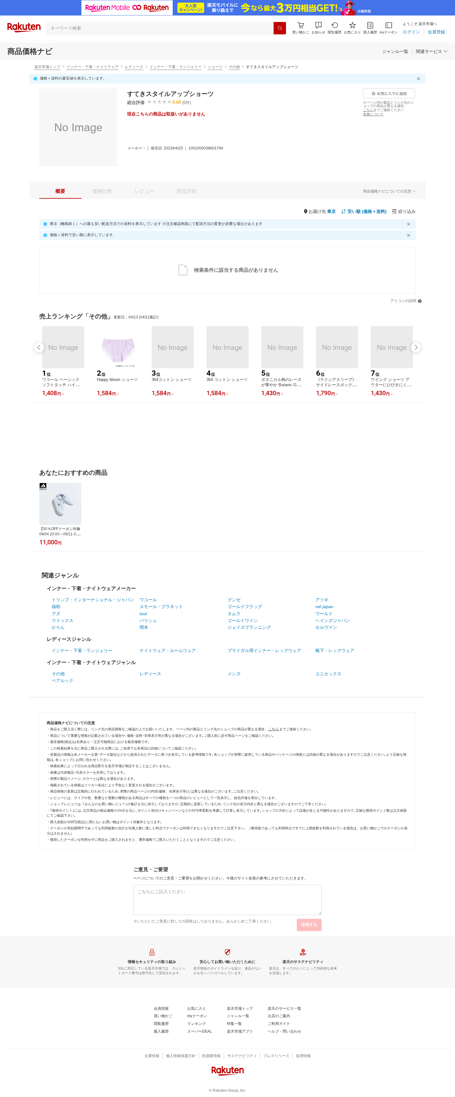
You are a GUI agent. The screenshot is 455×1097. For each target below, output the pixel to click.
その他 (234, 67)
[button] (318, 28)
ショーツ (215, 67)
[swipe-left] (39, 347)
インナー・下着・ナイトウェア (93, 67)
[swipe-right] (416, 347)
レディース (134, 67)
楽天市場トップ (47, 67)
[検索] (280, 28)
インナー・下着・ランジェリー (176, 67)
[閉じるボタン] (419, 79)
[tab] (60, 191)
